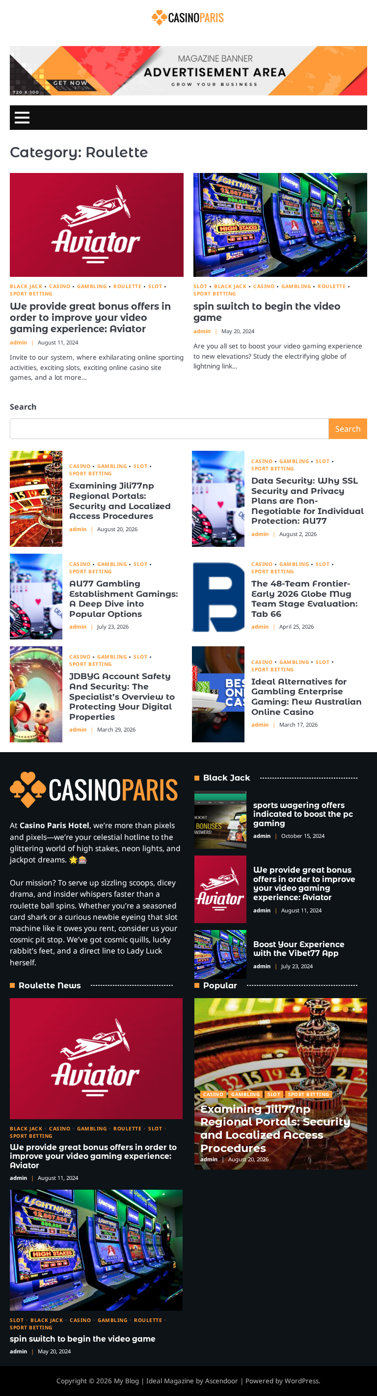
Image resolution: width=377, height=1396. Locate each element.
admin (18, 342)
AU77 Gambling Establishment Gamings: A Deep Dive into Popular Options (123, 598)
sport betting (31, 293)
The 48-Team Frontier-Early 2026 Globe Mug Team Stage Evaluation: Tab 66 (304, 598)
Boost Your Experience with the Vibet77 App (299, 949)
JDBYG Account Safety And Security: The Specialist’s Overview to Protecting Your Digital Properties (122, 696)
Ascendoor (221, 1380)
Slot (155, 286)
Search (23, 406)
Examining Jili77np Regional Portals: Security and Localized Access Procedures (120, 500)
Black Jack (26, 286)
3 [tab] (360, 1009)
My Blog (126, 1380)
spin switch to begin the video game (267, 311)
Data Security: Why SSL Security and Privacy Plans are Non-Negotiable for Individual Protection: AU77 (307, 500)
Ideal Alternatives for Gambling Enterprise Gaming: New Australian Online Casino (306, 696)
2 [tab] (353, 1009)
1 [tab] (346, 1009)
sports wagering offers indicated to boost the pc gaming (303, 814)
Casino (59, 286)
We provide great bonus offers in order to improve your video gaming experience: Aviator (90, 317)
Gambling (92, 286)
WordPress (302, 1380)
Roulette (127, 286)
